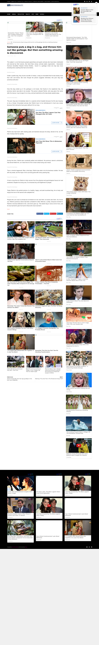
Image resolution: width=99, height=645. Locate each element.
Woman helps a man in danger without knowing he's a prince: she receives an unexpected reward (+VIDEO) (53, 371)
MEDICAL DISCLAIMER (38, 1)
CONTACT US (20, 1)
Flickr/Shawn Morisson (11, 72)
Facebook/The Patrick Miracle (12, 84)
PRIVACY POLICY (28, 1)
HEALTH (28, 14)
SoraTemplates (15, 547)
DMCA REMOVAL (55, 1)
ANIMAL (14, 14)
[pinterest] (89, 547)
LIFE (33, 14)
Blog (26, 547)
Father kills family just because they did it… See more (14, 369)
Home (8, 14)
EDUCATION (21, 14)
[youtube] (91, 1)
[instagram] (89, 1)
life (11, 42)
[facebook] (84, 1)
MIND (37, 14)
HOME (8, 1)
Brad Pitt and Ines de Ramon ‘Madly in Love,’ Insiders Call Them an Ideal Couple (33, 370)
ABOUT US (13, 1)
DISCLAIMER (47, 1)
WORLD (42, 14)
